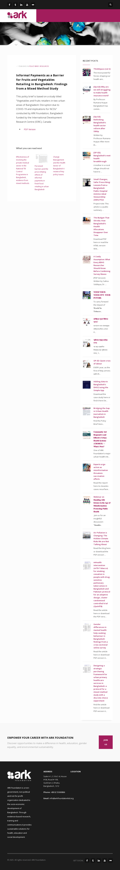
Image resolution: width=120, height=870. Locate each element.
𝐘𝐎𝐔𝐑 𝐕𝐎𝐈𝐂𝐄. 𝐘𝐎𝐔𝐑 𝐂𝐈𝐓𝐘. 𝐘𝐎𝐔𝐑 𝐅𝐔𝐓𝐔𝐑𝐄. (102, 295)
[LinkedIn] (99, 860)
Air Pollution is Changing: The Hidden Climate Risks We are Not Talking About (101, 538)
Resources (44, 66)
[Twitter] (93, 860)
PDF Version (30, 129)
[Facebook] (87, 860)
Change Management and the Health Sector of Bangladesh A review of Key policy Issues (59, 166)
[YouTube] (104, 860)
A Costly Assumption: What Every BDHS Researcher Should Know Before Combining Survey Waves (102, 265)
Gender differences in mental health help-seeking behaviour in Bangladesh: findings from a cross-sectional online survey (101, 636)
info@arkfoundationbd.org (61, 798)
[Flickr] (110, 860)
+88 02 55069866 (58, 792)
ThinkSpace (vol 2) (102, 69)
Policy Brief (34, 66)
